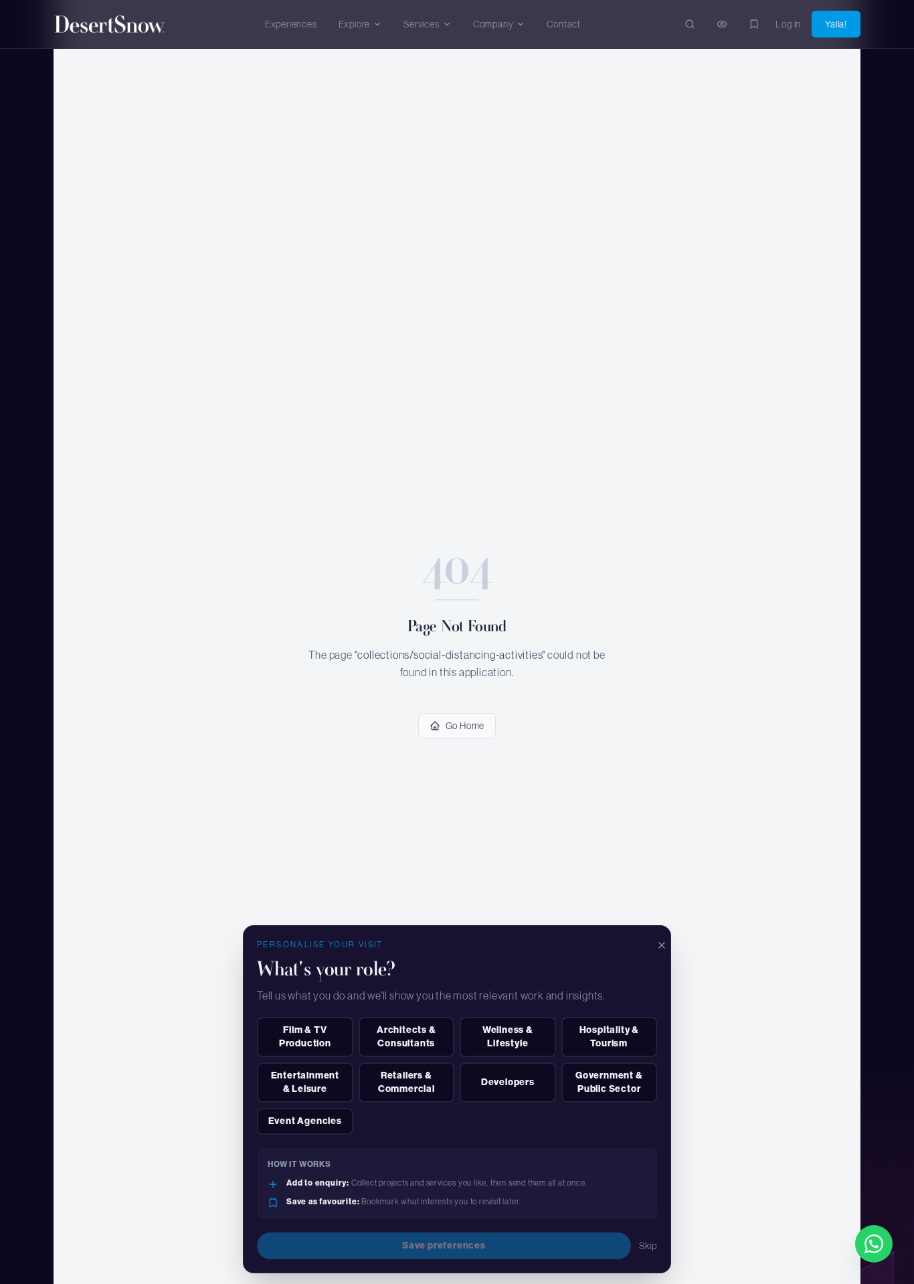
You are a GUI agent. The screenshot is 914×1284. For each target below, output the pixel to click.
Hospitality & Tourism (609, 1036)
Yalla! (836, 24)
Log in (788, 24)
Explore (355, 24)
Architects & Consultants (406, 1036)
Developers (508, 1082)
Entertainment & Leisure (305, 1082)
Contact (564, 24)
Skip (648, 1245)
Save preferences (444, 1245)
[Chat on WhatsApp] (874, 1244)
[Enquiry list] (722, 24)
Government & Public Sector (609, 1082)
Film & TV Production (305, 1036)
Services (421, 24)
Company (493, 24)
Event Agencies (305, 1121)
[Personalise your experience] (754, 24)
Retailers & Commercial (406, 1082)
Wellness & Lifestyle (507, 1036)
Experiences (291, 24)
